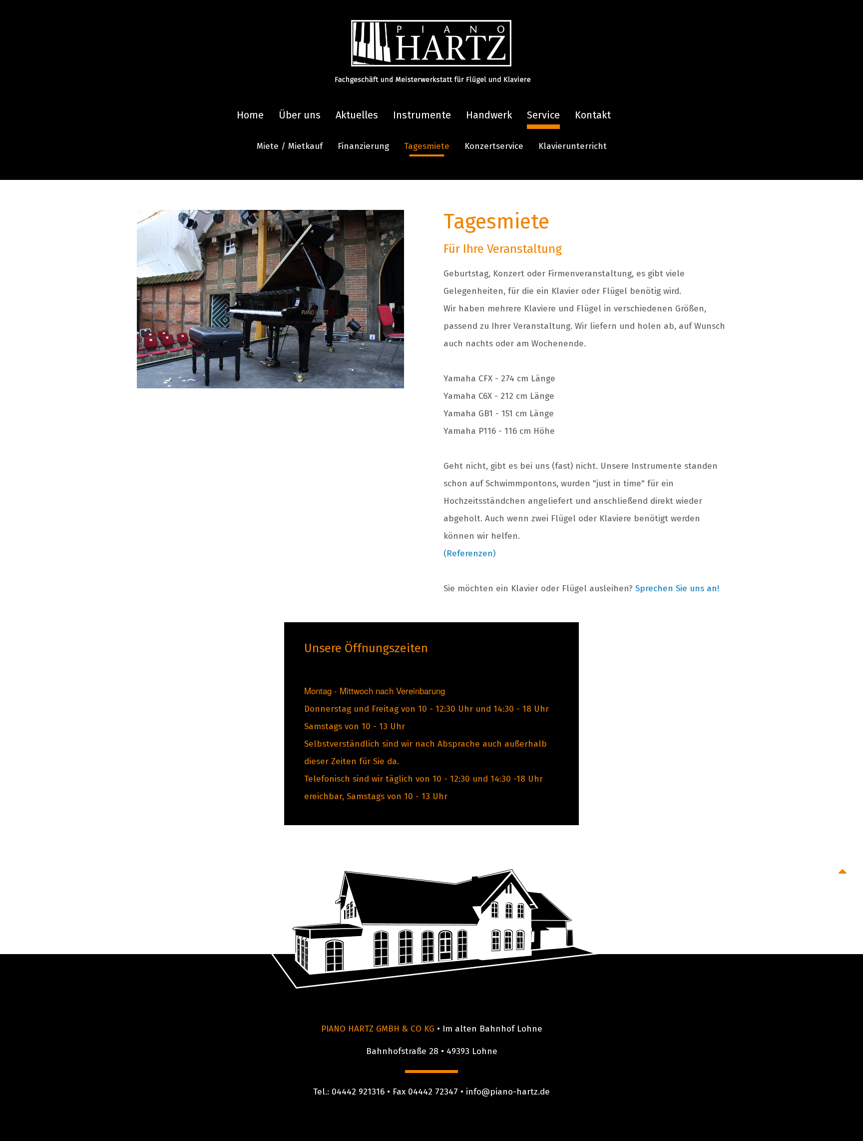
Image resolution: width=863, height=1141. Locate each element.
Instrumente (422, 115)
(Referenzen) (469, 553)
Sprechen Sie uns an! (677, 588)
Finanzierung (363, 146)
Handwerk (489, 115)
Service (543, 115)
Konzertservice (493, 146)
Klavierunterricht (572, 146)
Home (250, 115)
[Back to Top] (842, 871)
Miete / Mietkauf (290, 146)
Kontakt (593, 115)
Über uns (300, 115)
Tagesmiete (426, 146)
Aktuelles (357, 115)
